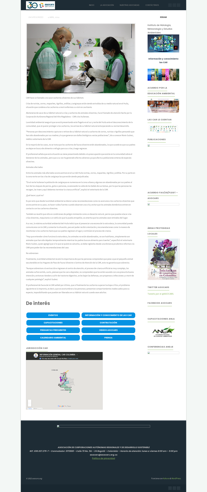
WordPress (176, 478)
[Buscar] (165, 5)
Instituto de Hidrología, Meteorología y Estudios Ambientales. (160, 29)
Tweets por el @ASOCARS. (161, 293)
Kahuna (166, 478)
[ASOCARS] (40, 5)
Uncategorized (35, 17)
